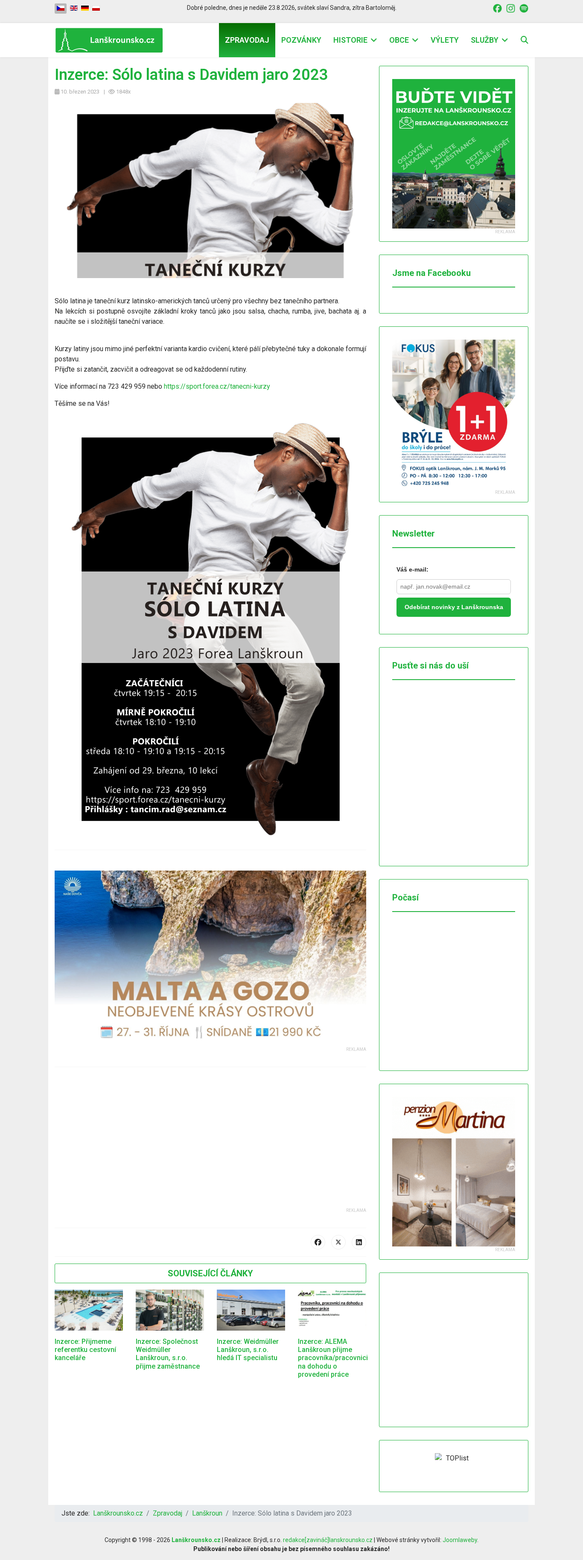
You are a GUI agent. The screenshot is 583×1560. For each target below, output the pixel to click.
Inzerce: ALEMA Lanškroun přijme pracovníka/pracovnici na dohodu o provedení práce (333, 1357)
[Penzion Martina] (453, 1171)
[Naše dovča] (210, 958)
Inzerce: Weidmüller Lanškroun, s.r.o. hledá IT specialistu (248, 1349)
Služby (484, 39)
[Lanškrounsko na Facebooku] (497, 7)
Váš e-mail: (412, 569)
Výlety (445, 39)
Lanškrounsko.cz (196, 1540)
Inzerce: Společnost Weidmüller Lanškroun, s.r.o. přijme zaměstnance (168, 1353)
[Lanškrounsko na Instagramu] (510, 7)
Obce (399, 39)
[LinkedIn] (359, 1242)
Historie (350, 39)
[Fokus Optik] (453, 414)
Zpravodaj (247, 39)
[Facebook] (318, 1242)
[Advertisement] (210, 1147)
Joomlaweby (460, 1540)
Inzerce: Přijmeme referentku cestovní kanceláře (85, 1349)
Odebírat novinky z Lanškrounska (454, 607)
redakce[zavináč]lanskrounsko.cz (328, 1540)
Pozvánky (301, 39)
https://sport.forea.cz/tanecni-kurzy (217, 386)
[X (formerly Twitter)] (338, 1242)
